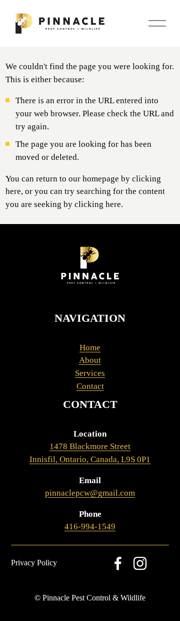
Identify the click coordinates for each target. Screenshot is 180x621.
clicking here (97, 204)
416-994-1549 (90, 526)
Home (90, 347)
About (90, 360)
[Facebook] (118, 563)
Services (90, 373)
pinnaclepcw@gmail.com (90, 493)
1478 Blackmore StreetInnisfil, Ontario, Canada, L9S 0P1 (90, 453)
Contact (90, 386)
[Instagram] (140, 563)
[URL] (162, 563)
